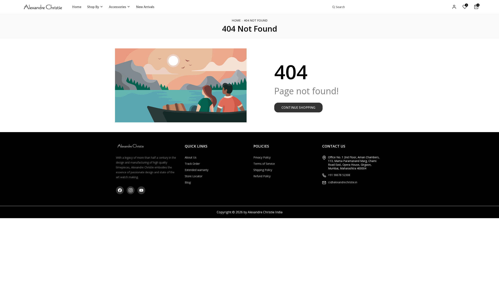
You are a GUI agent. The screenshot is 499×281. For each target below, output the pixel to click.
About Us (190, 157)
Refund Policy (262, 176)
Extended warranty (196, 170)
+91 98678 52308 (339, 175)
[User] (454, 6)
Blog (188, 182)
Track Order (192, 163)
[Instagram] (130, 190)
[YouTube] (141, 190)
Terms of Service (264, 163)
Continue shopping (298, 107)
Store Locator (193, 176)
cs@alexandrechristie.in (342, 182)
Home (236, 20)
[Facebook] (120, 190)
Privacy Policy (262, 157)
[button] (338, 7)
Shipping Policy (262, 170)
